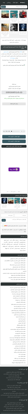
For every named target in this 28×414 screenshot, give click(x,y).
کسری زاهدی (22, 246)
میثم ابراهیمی (22, 242)
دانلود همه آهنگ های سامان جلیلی (14, 146)
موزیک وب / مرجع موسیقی (19, 335)
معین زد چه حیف (21, 319)
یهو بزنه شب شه (22, 354)
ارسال (4, 220)
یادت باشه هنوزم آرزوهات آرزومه (18, 362)
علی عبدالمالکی (9, 244)
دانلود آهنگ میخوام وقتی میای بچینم (17, 339)
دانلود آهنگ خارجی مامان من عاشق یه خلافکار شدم (15, 260)
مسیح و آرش (11, 246)
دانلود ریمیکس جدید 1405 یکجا (14, 387)
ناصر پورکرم (5, 246)
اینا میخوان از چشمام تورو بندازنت (18, 312)
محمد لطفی (17, 246)
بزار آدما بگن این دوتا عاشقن (19, 314)
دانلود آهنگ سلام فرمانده (20, 333)
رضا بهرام (7, 248)
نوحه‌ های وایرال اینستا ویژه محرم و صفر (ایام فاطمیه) (14, 410)
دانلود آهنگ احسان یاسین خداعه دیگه (17, 265)
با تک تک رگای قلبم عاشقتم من (19, 344)
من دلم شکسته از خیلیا (20, 317)
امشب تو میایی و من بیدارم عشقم (18, 304)
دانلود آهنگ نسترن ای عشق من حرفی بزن (17, 277)
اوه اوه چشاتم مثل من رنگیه (19, 352)
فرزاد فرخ (4, 244)
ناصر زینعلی (23, 248)
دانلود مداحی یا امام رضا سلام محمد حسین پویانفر (14, 406)
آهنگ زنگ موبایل (21, 323)
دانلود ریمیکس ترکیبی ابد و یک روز (14, 385)
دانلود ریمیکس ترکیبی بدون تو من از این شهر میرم (14, 393)
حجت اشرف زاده (22, 244)
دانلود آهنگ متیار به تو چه (20, 262)
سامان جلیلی (17, 40)
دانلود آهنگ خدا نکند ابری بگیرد (19, 341)
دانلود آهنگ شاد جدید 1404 (19, 358)
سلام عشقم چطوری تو (20, 327)
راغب (11, 240)
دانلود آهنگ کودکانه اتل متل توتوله (18, 275)
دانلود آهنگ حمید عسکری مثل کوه (18, 292)
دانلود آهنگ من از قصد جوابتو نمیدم (18, 329)
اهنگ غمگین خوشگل (21, 325)
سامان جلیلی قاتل (11, 98)
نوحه (4, 2)
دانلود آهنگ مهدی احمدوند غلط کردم (18, 289)
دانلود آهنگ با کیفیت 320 (14, 141)
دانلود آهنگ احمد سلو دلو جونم (19, 267)
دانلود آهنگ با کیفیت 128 (14, 136)
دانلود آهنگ (15, 2)
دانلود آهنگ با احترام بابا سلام (19, 296)
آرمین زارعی (15, 244)
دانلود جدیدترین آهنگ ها (20, 331)
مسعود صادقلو (16, 240)
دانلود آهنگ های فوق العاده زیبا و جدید (17, 337)
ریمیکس (9, 2)
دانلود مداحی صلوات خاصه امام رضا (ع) (14, 408)
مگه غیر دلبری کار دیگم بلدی (19, 308)
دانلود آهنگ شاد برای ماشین (19, 348)
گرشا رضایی (16, 242)
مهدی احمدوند (22, 240)
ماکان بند (6, 242)
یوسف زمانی (17, 248)
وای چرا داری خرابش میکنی (20, 350)
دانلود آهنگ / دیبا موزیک (20, 300)
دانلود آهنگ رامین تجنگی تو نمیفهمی (17, 258)
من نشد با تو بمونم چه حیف (19, 306)
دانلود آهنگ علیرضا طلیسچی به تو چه (17, 287)
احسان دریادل (22, 250)
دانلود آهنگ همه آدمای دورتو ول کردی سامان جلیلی (13, 47)
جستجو (3, 6)
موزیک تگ (23, 40)
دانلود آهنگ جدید (21, 356)
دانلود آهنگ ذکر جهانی (20, 302)
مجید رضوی (6, 240)
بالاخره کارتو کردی (21, 321)
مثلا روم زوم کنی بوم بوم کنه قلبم (18, 310)
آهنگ (21, 52)
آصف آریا (12, 248)
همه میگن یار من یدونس (20, 346)
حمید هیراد (10, 242)
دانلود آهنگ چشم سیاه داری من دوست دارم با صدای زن (14, 273)
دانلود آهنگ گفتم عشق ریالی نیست (18, 279)
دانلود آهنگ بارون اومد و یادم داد (18, 294)
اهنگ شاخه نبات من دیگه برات (19, 298)
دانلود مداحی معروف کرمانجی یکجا (14, 403)
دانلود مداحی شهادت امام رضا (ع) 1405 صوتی (14, 404)
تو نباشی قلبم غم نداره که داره (19, 360)
